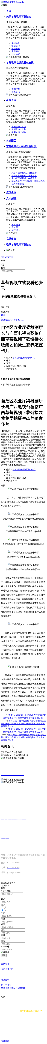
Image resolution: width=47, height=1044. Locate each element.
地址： (4, 935)
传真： (4, 924)
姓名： (4, 899)
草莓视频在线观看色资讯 (20, 62)
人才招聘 (11, 198)
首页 (8, 10)
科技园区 (11, 140)
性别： (4, 905)
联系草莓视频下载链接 (18, 244)
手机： (4, 913)
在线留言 (11, 238)
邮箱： (4, 930)
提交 (3, 955)
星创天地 (11, 100)
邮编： (4, 941)
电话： (4, 919)
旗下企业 (11, 192)
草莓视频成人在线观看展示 (21, 146)
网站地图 (5, 1041)
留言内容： (7, 891)
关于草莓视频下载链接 (19, 16)
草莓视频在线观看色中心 (24, 358)
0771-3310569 (7, 257)
